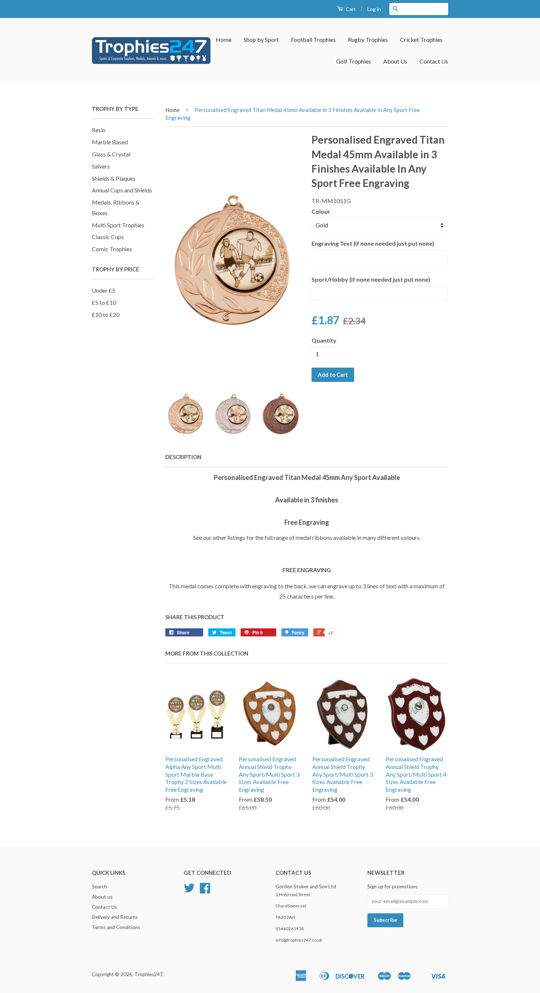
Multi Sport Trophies (118, 224)
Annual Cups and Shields (122, 190)
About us (102, 897)
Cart (350, 9)
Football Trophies (313, 39)
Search (99, 886)
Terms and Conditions (116, 927)
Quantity (324, 340)
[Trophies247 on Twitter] (189, 890)
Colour (321, 211)
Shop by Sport (261, 39)
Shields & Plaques (114, 178)
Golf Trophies (353, 61)
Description (183, 457)
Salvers (101, 166)
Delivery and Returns (115, 917)
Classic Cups (108, 236)
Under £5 (103, 290)
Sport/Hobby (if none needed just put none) (371, 279)
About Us (395, 61)
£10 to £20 (105, 314)
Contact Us (434, 61)
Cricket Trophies (421, 39)
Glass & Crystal (111, 154)
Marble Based (110, 141)
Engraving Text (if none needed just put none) (373, 243)
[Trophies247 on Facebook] (204, 890)
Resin (98, 129)
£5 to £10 (104, 302)
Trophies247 (148, 974)
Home (223, 39)
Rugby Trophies (368, 39)
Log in (374, 9)
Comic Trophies (112, 248)
